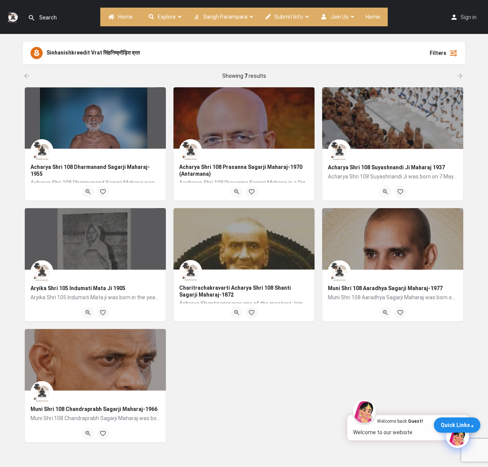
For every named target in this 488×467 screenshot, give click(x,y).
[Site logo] (14, 16)
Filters (438, 53)
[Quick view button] (88, 192)
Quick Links (455, 425)
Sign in (469, 17)
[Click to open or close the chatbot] (457, 436)
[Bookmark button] (103, 192)
